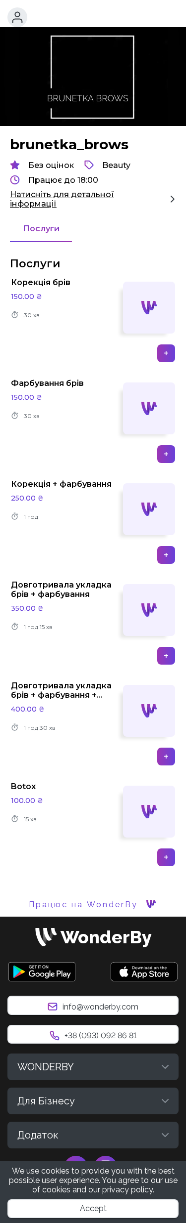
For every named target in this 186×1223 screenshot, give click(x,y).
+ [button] (166, 353)
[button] (17, 17)
